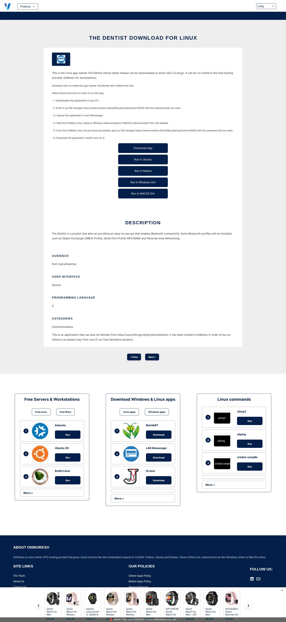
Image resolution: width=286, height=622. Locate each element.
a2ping (241, 434)
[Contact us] (258, 579)
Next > (152, 357)
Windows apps (156, 411)
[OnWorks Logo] (7, 7)
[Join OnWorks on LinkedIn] (252, 579)
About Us (18, 581)
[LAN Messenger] (132, 454)
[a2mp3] (223, 417)
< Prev (134, 357)
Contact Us (19, 587)
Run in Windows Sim (143, 182)
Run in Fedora (143, 170)
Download (159, 434)
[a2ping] (223, 440)
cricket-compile (247, 457)
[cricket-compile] (223, 462)
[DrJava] (132, 476)
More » (28, 492)
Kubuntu (60, 425)
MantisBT (152, 425)
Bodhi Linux (62, 470)
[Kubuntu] (41, 431)
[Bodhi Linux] (41, 476)
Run (68, 434)
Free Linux (41, 411)
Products (25, 6)
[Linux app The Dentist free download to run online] (61, 59)
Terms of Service (138, 587)
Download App (143, 148)
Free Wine (65, 411)
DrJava (150, 470)
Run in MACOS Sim (143, 193)
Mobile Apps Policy (140, 581)
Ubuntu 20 (62, 448)
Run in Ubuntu (143, 159)
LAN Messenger (156, 448)
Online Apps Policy (140, 575)
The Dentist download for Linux (143, 38)
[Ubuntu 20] (41, 454)
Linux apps (129, 411)
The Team (19, 575)
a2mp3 (241, 411)
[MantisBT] (132, 431)
